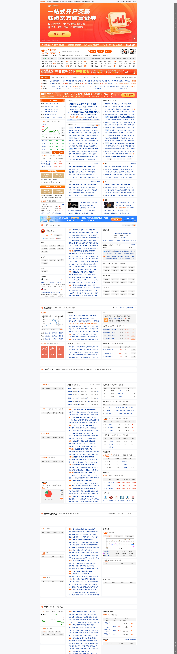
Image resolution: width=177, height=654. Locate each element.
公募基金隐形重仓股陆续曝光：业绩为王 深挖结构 (83, 235)
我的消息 (60, 248)
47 (78, 401)
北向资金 (111, 532)
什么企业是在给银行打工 (91, 491)
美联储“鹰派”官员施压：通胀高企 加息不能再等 (83, 584)
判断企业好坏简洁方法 (75, 493)
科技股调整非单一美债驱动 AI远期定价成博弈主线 (83, 414)
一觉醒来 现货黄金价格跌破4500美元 (83, 195)
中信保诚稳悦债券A (108, 353)
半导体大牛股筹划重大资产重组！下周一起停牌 (83, 154)
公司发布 (118, 245)
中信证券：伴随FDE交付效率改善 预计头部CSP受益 (84, 501)
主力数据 (111, 418)
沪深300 (44, 146)
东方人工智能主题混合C (109, 335)
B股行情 (74, 486)
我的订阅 (52, 260)
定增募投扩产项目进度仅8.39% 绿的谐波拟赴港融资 (84, 451)
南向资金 (105, 532)
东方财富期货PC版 (116, 58)
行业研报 (93, 438)
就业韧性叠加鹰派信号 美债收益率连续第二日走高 (83, 587)
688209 (43, 164)
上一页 (109, 159)
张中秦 (131, 291)
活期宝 (49, 201)
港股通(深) (123, 89)
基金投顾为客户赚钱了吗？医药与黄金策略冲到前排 (84, 595)
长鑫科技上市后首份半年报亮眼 (114, 106)
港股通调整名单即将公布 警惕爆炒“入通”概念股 (119, 187)
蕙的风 (115, 291)
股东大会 (70, 401)
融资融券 (106, 86)
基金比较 (61, 336)
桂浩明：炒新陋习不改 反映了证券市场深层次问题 (119, 190)
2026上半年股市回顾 (74, 213)
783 (78, 391)
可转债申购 (113, 385)
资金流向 (52, 86)
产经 (100, 66)
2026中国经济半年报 (109, 207)
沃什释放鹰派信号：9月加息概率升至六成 (85, 190)
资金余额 (118, 536)
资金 (46, 106)
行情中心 (44, 81)
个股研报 (70, 86)
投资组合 (75, 77)
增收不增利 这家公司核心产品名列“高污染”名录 (83, 459)
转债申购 (68, 58)
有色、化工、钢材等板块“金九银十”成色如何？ (82, 563)
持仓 (46, 487)
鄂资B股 (111, 447)
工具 (49, 112)
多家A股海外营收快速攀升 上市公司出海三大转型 (83, 135)
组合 (130, 61)
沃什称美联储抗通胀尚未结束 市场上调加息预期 (83, 336)
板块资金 (64, 86)
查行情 (93, 51)
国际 (58, 61)
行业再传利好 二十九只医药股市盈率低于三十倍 (83, 475)
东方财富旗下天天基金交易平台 (52, 186)
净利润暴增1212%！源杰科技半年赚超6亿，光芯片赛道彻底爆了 (51, 292)
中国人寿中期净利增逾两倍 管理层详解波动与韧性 (83, 156)
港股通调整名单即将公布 (80, 187)
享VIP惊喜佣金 (46, 175)
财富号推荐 (120, 326)
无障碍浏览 (134, 1)
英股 (48, 577)
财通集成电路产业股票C (109, 332)
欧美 (51, 121)
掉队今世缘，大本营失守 (91, 280)
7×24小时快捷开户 (58, 191)
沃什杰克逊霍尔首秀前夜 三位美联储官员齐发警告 (83, 581)
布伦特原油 (123, 237)
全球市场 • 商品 (50, 514)
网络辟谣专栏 (131, 208)
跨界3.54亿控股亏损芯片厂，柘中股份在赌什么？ (83, 266)
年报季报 (70, 391)
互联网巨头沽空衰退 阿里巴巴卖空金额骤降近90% (83, 531)
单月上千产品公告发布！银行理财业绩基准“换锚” (83, 617)
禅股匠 (45, 289)
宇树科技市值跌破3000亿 (91, 295)
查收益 (62, 204)
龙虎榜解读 (78, 248)
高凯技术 (124, 467)
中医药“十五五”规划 (123, 213)
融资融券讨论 (94, 248)
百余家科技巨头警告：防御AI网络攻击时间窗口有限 (84, 237)
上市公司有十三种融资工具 (90, 493)
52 (96, 401)
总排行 (121, 475)
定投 (75, 61)
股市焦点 (70, 124)
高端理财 (61, 339)
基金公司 (61, 333)
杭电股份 (84, 243)
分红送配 (113, 435)
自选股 (116, 81)
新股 (76, 81)
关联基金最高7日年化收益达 (116, 318)
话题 (70, 285)
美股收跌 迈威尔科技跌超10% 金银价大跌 (117, 109)
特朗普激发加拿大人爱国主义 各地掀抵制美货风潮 (83, 555)
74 (78, 404)
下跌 (62, 494)
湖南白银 (96, 245)
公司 (96, 63)
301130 (43, 161)
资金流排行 (83, 422)
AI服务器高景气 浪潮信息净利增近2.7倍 (116, 154)
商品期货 (113, 560)
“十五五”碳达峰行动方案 (121, 210)
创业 (96, 66)
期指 (58, 63)
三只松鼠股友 (109, 251)
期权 (62, 63)
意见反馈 (175, 646)
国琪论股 (107, 291)
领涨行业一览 (81, 438)
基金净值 (43, 312)
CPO (60, 349)
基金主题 (43, 343)
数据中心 (44, 86)
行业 (66, 81)
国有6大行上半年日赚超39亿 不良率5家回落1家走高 (120, 122)
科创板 (88, 81)
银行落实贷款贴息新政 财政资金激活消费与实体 (83, 640)
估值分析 (133, 86)
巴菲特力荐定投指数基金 (76, 354)
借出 (132, 623)
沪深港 (99, 81)
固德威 (108, 410)
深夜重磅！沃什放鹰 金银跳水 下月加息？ (85, 589)
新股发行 (70, 395)
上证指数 (44, 124)
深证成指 (44, 141)
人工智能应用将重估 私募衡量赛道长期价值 (85, 339)
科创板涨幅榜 (45, 433)
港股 (50, 66)
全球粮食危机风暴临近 (91, 169)
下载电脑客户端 (46, 182)
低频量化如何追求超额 (86, 205)
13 (86, 398)
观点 (106, 182)
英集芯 (48, 164)
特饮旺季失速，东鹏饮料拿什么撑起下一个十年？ (83, 269)
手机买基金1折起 (57, 213)
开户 (85, 117)
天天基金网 (55, 1)
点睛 (100, 63)
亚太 (48, 121)
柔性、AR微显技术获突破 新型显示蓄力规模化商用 (84, 478)
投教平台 (118, 77)
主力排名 (58, 86)
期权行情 (71, 576)
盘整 (62, 492)
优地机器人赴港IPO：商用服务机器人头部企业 (82, 446)
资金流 (61, 152)
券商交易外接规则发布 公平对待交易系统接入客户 (119, 127)
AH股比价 (95, 86)
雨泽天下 (107, 279)
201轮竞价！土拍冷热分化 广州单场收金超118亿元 (119, 172)
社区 (70, 163)
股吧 (93, 1)
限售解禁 (116, 86)
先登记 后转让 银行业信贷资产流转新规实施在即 (83, 646)
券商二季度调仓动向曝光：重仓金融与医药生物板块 (84, 133)
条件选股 (80, 58)
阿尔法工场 (115, 279)
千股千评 (74, 58)
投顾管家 (54, 333)
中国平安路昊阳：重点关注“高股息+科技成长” (82, 627)
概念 (70, 81)
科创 (75, 66)
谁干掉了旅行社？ (91, 282)
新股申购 (62, 58)
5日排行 (110, 475)
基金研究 (70, 343)
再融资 (78, 369)
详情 (134, 349)
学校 (134, 63)
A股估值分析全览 (103, 55)
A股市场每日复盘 (109, 210)
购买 (133, 329)
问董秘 (105, 245)
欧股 (67, 513)
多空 (43, 487)
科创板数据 (106, 452)
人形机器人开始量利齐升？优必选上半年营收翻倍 (119, 177)
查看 (62, 499)
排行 (73, 81)
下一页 (129, 159)
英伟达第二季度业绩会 (86, 213)
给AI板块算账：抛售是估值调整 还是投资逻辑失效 (119, 192)
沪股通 (58, 89)
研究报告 (77, 422)
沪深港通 (45, 88)
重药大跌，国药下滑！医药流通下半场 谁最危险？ (83, 259)
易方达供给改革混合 (108, 338)
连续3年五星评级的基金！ (76, 352)
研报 (52, 106)
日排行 (105, 475)
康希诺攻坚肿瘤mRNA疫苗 (77, 169)
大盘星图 (133, 81)
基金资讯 (70, 312)
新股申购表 (131, 111)
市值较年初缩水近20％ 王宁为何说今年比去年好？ (83, 537)
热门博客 (106, 287)
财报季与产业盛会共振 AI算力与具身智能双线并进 (83, 412)
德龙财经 (123, 282)
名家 (130, 63)
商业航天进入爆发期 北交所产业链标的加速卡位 (119, 138)
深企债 (53, 611)
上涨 (62, 490)
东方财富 (49, 1)
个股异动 (44, 155)
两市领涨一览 (73, 438)
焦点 (46, 61)
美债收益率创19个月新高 (91, 293)
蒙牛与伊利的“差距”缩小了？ (77, 282)
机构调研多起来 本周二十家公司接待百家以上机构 (119, 114)
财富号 (120, 66)
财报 (49, 106)
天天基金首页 (57, 308)
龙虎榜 (112, 86)
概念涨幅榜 (51, 457)
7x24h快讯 (72, 119)
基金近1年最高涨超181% (77, 117)
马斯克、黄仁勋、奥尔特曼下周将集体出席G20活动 (84, 558)
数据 (42, 106)
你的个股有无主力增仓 (91, 109)
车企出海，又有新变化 (92, 277)
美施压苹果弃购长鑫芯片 (76, 295)
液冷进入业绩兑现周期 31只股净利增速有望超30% (83, 428)
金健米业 (71, 245)
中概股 (43, 553)
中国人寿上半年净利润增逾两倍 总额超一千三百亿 (83, 635)
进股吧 (100, 51)
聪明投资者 (115, 282)
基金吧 (120, 61)
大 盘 (80, 63)
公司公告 (131, 154)
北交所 (79, 81)
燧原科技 (120, 393)
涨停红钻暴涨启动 (109, 482)
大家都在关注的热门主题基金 (77, 347)
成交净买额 (107, 536)
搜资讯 (108, 51)
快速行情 (133, 83)
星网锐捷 (110, 427)
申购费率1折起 (46, 191)
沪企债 (48, 611)
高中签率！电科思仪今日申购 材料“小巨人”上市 (83, 462)
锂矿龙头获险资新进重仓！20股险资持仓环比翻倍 (83, 470)
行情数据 (45, 77)
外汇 (54, 66)
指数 (51, 81)
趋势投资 (107, 294)
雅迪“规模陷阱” (73, 274)
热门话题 (71, 248)
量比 (63, 130)
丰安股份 (48, 166)
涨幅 (63, 128)
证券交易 (122, 1)
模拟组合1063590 (109, 488)
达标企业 (129, 455)
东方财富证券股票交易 (52, 171)
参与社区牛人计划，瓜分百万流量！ (86, 172)
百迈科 (120, 390)
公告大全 (125, 435)
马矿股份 (108, 413)
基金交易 (128, 1)
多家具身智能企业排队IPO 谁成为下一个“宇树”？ (119, 133)
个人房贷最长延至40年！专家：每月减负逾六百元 (119, 169)
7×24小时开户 (58, 175)
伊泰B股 (111, 441)
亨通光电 (78, 243)
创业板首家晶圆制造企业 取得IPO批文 (116, 111)
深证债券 (49, 628)
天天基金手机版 (106, 58)
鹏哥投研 (46, 279)
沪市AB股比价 (82, 486)
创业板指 (44, 143)
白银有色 (84, 245)
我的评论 (44, 248)
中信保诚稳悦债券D (108, 349)
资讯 (52, 112)
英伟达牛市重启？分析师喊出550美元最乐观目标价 (84, 232)
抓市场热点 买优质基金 (91, 352)
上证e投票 (133, 163)
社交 (42, 109)
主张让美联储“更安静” (90, 114)
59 (88, 401)
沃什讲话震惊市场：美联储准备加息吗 (83, 112)
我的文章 (44, 260)
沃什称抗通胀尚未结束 (77, 114)
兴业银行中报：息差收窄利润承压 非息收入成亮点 (83, 648)
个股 (60, 81)
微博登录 (59, 238)
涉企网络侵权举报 (131, 77)
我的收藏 (52, 248)
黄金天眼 (123, 294)
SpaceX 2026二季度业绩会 (87, 210)
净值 (71, 61)
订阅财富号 (60, 260)
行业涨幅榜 (44, 457)
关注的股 (44, 245)
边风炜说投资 (106, 282)
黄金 (62, 66)
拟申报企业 (123, 455)
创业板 (80, 66)
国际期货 (120, 560)
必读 (50, 63)
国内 (54, 61)
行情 (46, 63)
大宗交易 (127, 86)
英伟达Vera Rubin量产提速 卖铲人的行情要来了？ (83, 140)
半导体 (60, 355)
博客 (125, 61)
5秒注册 (58, 235)
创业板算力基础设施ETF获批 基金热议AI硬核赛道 (83, 331)
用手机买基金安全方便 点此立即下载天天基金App (83, 357)
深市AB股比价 (90, 486)
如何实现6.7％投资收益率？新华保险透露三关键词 (83, 633)
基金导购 (54, 336)
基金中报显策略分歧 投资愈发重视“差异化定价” (83, 614)
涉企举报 (175, 643)
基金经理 (56, 343)
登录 (118, 1)
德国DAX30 (91, 83)
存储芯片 (44, 349)
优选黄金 (120, 343)
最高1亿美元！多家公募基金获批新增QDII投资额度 (84, 321)
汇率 (104, 579)
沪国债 (43, 631)
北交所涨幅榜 (45, 384)
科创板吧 (122, 263)
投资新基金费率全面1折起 (91, 354)
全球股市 (45, 83)
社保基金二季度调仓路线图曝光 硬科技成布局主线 (83, 467)
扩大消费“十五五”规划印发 (124, 205)
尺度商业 (131, 279)
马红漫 (131, 282)
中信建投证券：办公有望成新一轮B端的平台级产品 (84, 499)
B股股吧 (97, 486)
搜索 (134, 66)
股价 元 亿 (49, 58)
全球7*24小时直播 (95, 181)
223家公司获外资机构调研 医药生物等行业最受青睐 (84, 420)
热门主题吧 (115, 263)
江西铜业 (95, 243)
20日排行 (115, 475)
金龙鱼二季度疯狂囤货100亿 (77, 277)
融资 (71, 66)
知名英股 (43, 577)
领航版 (132, 58)
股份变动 (70, 398)
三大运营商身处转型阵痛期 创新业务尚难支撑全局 (119, 135)
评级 (105, 63)
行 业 (120, 63)
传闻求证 (111, 245)
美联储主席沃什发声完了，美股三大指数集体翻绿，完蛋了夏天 (119, 240)
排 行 (80, 61)
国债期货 (60, 611)
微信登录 (52, 238)
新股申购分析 (85, 248)
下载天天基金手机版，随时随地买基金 (125, 308)
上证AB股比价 (59, 409)
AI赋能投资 (123, 77)
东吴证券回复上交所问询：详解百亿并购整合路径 (83, 483)
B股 (91, 369)
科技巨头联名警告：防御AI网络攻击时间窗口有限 (83, 545)
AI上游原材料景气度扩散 (76, 293)
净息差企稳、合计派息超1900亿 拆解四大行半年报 (83, 151)
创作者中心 (97, 163)
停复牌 (69, 388)
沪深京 (46, 103)
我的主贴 (60, 245)
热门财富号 (106, 275)
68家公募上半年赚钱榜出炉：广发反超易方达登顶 (119, 119)
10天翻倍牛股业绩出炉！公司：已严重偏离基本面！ (120, 146)
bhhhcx (109, 485)
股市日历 (70, 385)
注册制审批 (116, 455)
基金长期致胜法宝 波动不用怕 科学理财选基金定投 (84, 349)
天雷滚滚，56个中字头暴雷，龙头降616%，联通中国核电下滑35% (51, 282)
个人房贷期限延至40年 (91, 107)
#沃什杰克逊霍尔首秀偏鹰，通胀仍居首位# (123, 233)
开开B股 (111, 444)
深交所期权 (85, 576)
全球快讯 (132, 109)
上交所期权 (78, 576)
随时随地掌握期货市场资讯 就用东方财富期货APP (83, 568)
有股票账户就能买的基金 (130, 639)
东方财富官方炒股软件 (123, 83)
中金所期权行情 (93, 576)
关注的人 (52, 245)
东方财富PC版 (92, 58)
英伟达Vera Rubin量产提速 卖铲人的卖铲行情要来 (83, 329)
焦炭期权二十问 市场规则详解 (81, 574)
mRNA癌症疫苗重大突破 (76, 287)
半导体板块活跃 (87, 55)
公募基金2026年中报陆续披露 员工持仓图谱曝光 (83, 323)
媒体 (105, 66)
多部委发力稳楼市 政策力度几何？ (83, 104)
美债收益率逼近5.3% (91, 290)
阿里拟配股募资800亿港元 (76, 290)
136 (97, 391)
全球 (57, 103)
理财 (75, 124)
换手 (63, 132)
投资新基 (89, 117)
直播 (70, 200)
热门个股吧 (106, 263)
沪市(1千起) (106, 615)
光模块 (52, 349)
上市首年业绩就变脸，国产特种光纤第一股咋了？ (83, 253)
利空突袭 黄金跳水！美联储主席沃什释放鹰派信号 (83, 592)
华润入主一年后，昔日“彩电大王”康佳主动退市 (82, 264)
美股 (46, 66)
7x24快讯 (113, 101)
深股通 (76, 89)
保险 (105, 61)
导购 (55, 112)
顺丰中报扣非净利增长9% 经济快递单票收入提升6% (120, 148)
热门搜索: (62, 55)
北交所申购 (88, 86)
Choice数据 (88, 1)
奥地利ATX (53, 83)
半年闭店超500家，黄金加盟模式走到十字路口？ (83, 174)
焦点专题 (77, 101)
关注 (62, 279)
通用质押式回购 (108, 611)
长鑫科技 (90, 245)
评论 (50, 61)
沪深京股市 (48, 369)
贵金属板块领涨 (70, 55)
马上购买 (47, 213)
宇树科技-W (78, 245)
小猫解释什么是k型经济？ (87, 208)
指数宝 (54, 201)
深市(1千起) (114, 615)
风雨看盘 (123, 291)
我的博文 (44, 271)
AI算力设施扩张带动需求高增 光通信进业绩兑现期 (83, 430)
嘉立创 (110, 424)
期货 (58, 66)
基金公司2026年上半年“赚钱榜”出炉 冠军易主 (82, 318)
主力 (75, 63)
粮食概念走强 (78, 55)
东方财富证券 (63, 1)
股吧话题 (106, 230)
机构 (125, 63)
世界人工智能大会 (121, 202)
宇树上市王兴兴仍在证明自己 (88, 202)
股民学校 (95, 77)
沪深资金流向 (95, 55)
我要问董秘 (133, 245)
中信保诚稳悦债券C (108, 356)
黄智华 (115, 294)
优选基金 (113, 326)
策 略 (85, 63)
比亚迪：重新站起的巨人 (76, 280)
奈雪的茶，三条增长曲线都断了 (87, 274)
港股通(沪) (98, 89)
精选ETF (106, 639)
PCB (52, 355)
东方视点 (70, 101)
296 (97, 398)
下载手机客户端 (56, 182)
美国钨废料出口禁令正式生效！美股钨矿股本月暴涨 (84, 547)
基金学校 (77, 343)
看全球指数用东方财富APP (77, 109)
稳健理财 (54, 339)
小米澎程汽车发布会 (74, 210)
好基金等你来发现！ (92, 347)
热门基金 (43, 201)
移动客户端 (42, 1)
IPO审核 (122, 86)
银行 (96, 61)
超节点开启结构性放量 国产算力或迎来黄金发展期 (83, 436)
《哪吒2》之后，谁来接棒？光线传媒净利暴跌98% (83, 261)
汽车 (125, 66)
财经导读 (106, 101)
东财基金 (70, 1)
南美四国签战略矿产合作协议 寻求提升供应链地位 (119, 140)
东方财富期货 (77, 1)
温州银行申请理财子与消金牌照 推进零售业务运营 (83, 643)
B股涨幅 (50, 409)
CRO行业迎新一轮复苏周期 (92, 287)
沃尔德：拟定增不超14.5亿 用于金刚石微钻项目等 (83, 454)
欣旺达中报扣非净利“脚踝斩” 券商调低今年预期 (83, 159)
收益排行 (47, 339)
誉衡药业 (110, 430)
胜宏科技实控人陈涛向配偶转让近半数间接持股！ (83, 240)
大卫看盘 (131, 294)
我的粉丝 (44, 251)
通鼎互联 (90, 243)
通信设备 (44, 355)
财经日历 (77, 385)
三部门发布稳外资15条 (110, 213)
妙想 (83, 1)
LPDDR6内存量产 (129, 106)
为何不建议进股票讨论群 (76, 491)
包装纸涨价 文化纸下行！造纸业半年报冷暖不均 (83, 146)
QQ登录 (46, 238)
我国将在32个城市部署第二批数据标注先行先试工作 (88, 119)
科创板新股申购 (107, 455)
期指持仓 (118, 418)
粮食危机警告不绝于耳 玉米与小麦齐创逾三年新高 (119, 125)
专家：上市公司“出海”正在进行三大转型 (84, 334)
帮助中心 (55, 179)
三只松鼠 (105, 248)
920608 (43, 166)
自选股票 (52, 155)
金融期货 (106, 560)
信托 (109, 61)
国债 (43, 611)
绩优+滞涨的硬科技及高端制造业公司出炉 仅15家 (83, 130)
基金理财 (65, 77)
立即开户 (43, 213)
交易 (42, 114)
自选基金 (121, 81)
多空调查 (44, 482)
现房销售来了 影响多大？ (77, 107)
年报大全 (100, 86)
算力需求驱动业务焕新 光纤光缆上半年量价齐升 (83, 143)
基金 (92, 81)
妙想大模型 (126, 58)
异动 (63, 135)
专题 (62, 61)
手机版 (99, 58)
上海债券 (43, 628)
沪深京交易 (48, 114)
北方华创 (108, 407)
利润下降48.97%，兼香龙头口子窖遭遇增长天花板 (83, 177)
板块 (71, 63)
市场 (57, 369)
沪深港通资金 (91, 187)
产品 (42, 117)
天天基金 (52, 117)
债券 (100, 61)
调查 (109, 66)
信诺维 (120, 396)
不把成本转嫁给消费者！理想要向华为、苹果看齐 (83, 534)
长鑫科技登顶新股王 (73, 207)
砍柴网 (123, 279)
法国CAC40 (72, 83)
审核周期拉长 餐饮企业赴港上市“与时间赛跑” (82, 443)
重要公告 (70, 404)
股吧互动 (85, 77)
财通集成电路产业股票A (109, 329)
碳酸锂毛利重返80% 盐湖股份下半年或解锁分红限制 (120, 174)
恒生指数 (110, 83)
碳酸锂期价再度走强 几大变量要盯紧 (83, 192)
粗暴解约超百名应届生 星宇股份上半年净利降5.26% (120, 151)
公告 (109, 63)
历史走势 (129, 536)
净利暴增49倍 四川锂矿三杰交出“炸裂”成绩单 (82, 566)
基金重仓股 (50, 343)
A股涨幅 (44, 409)
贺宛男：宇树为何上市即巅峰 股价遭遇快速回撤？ (119, 195)
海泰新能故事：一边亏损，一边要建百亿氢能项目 (83, 256)
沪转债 (58, 631)
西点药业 (48, 161)
